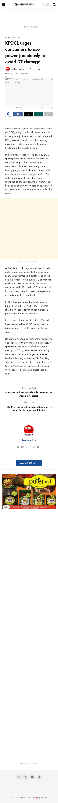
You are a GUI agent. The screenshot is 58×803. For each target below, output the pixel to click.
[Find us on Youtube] (32, 777)
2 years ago (35, 69)
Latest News (16, 37)
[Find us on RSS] (39, 777)
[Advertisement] (29, 15)
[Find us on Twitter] (25, 777)
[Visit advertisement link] (29, 491)
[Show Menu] (3, 4)
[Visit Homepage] (24, 4)
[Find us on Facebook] (18, 777)
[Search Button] (54, 4)
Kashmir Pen (19, 69)
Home (7, 37)
